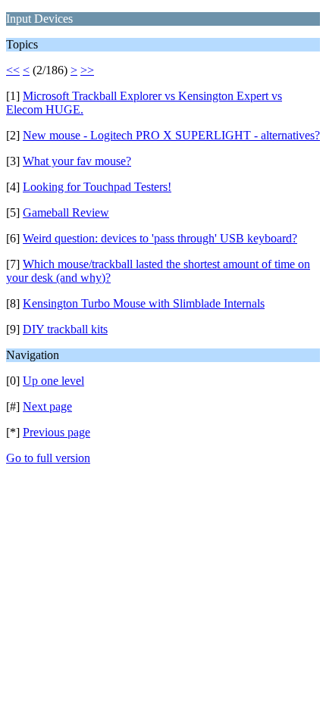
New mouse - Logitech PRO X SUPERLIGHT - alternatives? (171, 135)
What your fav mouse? (77, 161)
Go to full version (48, 457)
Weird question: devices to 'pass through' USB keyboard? (160, 238)
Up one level (53, 380)
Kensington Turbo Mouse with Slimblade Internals (144, 303)
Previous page (56, 432)
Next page (47, 406)
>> (87, 70)
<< (13, 70)
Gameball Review (66, 212)
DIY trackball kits (65, 329)
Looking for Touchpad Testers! (97, 186)
